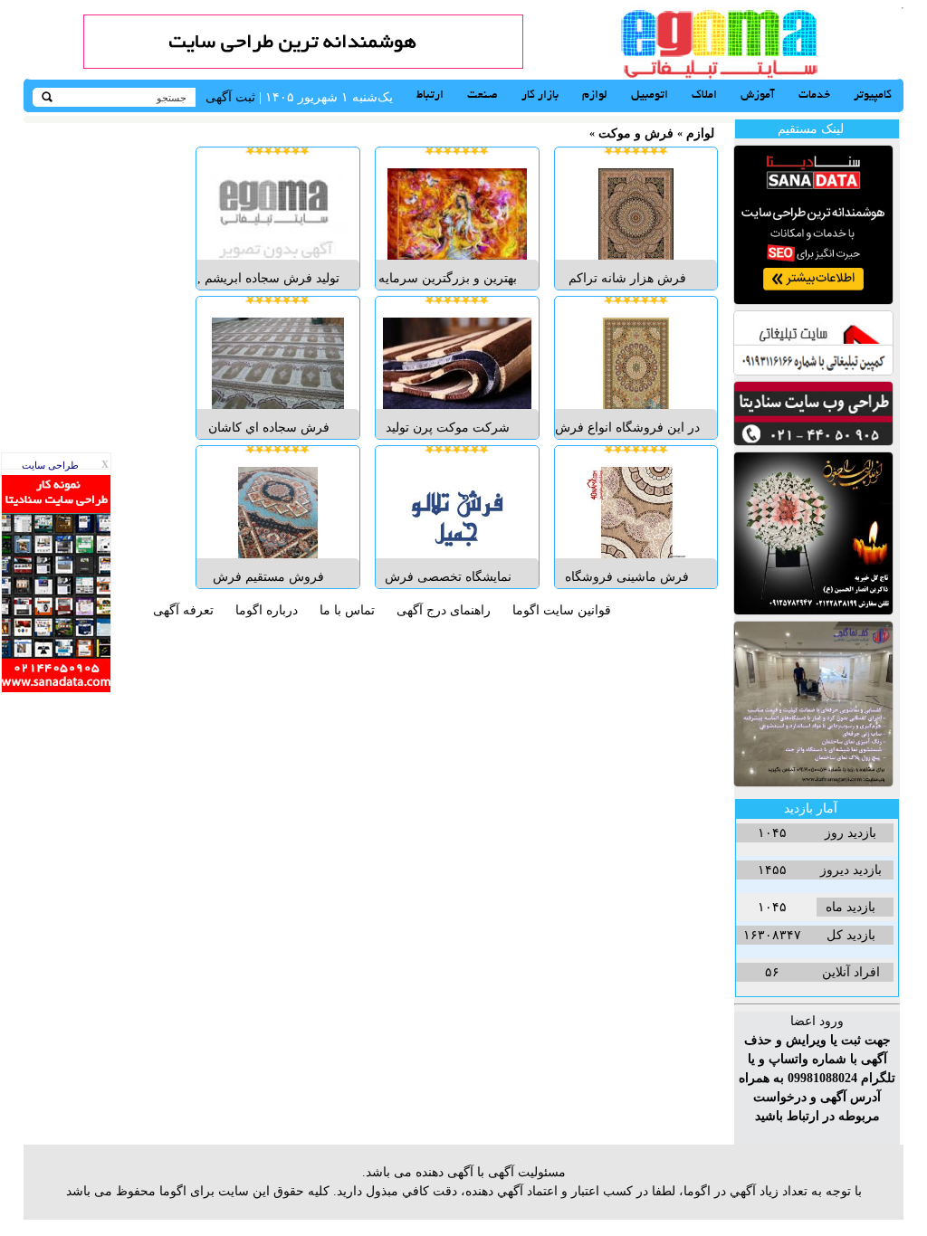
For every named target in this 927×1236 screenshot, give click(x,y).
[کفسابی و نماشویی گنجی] (813, 783)
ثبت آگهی (230, 97)
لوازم (700, 133)
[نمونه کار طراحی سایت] (56, 688)
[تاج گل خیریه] (813, 611)
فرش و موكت (636, 133)
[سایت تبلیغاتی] (813, 371)
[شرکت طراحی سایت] (813, 442)
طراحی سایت (50, 466)
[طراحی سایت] (303, 64)
